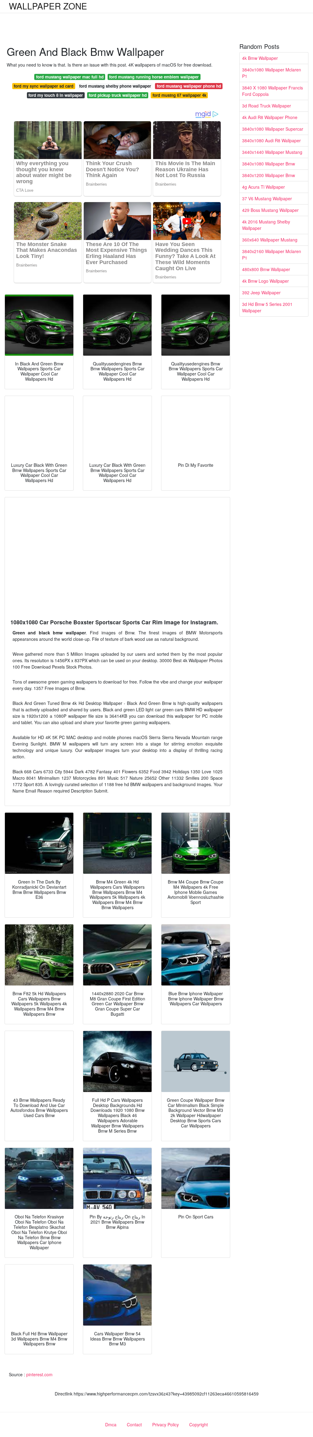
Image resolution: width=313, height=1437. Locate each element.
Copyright (198, 1424)
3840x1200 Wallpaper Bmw (268, 175)
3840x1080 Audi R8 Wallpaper (271, 140)
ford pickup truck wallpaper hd (118, 95)
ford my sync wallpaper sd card (43, 86)
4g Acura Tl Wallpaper (263, 187)
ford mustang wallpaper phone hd (189, 86)
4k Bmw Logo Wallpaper (265, 281)
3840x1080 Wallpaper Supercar (272, 129)
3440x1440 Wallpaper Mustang (272, 152)
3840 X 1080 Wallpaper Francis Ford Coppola (272, 91)
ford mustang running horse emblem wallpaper (154, 77)
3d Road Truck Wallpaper (266, 106)
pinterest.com (39, 1374)
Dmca (110, 1424)
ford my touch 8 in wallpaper (55, 95)
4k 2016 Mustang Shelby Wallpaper (266, 225)
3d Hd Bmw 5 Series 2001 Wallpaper (267, 307)
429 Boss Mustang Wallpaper (270, 210)
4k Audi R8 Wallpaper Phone (269, 117)
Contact (134, 1424)
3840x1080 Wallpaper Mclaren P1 (271, 73)
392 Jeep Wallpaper (261, 292)
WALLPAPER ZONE (48, 5)
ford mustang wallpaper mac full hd (70, 77)
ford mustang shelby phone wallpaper (115, 86)
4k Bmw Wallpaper (260, 58)
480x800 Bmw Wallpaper (266, 269)
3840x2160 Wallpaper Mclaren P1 (271, 254)
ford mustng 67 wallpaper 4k (179, 95)
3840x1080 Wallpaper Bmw (268, 164)
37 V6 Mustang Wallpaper (267, 198)
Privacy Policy (165, 1424)
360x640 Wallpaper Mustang (269, 240)
